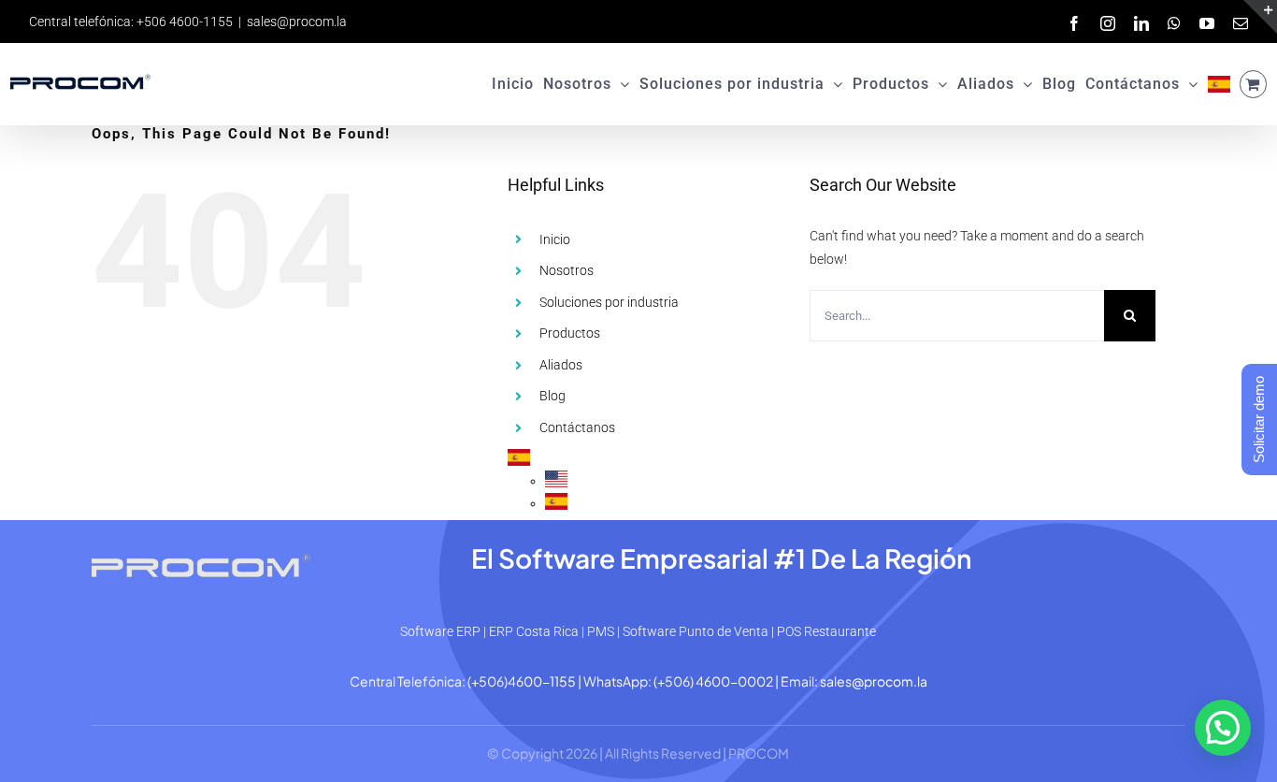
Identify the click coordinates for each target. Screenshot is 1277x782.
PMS (600, 631)
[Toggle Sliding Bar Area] (1260, 17)
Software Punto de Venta (695, 631)
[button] (1223, 728)
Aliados (560, 364)
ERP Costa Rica (534, 631)
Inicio (554, 239)
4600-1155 (542, 681)
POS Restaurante (826, 631)
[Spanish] (1219, 84)
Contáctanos (577, 427)
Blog (552, 395)
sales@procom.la (297, 21)
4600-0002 (734, 681)
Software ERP (440, 631)
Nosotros (566, 270)
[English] (556, 480)
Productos (569, 333)
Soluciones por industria (609, 302)
